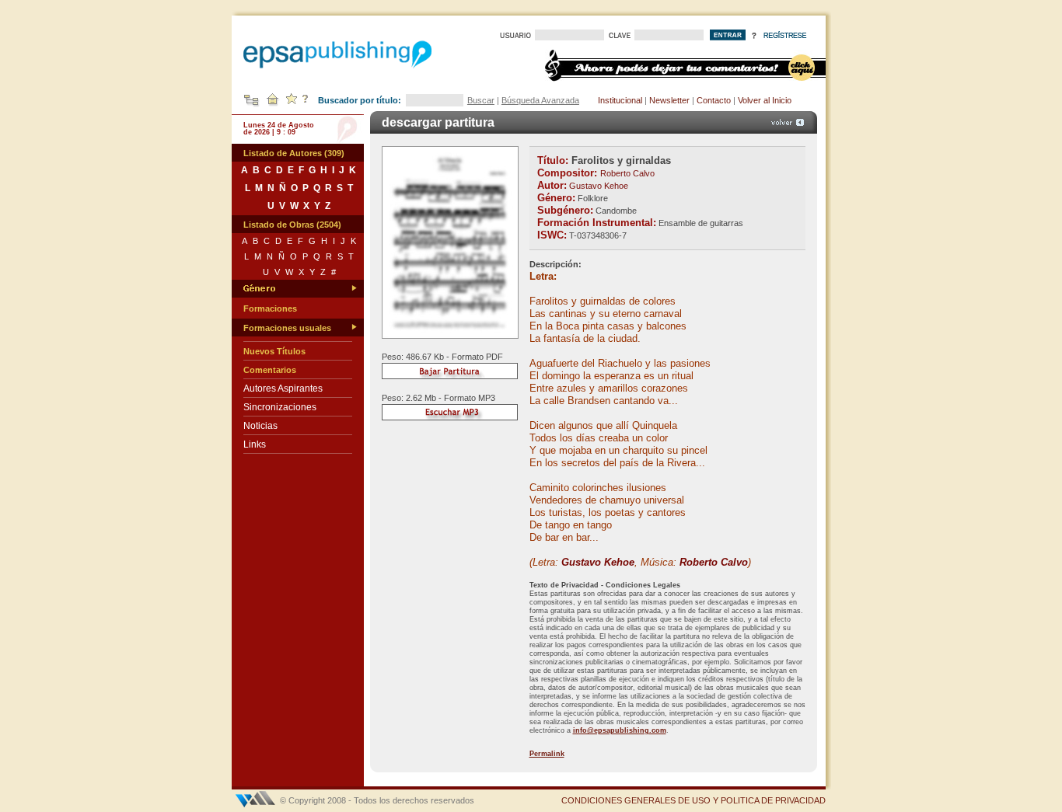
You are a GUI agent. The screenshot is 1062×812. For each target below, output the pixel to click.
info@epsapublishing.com (619, 730)
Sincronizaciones (279, 407)
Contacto (714, 100)
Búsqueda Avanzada (540, 100)
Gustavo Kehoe (598, 185)
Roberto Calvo (627, 173)
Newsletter (669, 100)
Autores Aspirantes (283, 388)
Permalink (546, 754)
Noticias (260, 425)
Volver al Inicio (764, 100)
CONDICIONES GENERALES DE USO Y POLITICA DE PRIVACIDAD (693, 800)
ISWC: (552, 235)
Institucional (620, 100)
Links (254, 444)
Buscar (480, 100)
